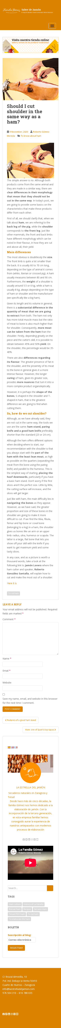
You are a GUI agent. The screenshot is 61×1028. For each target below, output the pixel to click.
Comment (9, 619)
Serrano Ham (40, 909)
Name (7, 658)
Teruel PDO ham (17, 914)
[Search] (50, 888)
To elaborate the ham (19, 919)
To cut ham (13, 593)
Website (7, 682)
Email (7, 670)
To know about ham (31, 135)
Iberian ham (15, 909)
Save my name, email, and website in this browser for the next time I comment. (30, 700)
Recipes (27, 909)
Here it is (12, 583)
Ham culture (15, 904)
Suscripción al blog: (19, 935)
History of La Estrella (33, 904)
